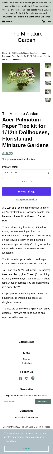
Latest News (26, 341)
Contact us (26, 363)
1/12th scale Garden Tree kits (25, 53)
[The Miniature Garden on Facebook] (20, 379)
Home (4, 53)
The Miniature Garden (26, 37)
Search (26, 359)
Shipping (7, 159)
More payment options (26, 199)
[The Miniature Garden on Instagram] (32, 379)
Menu (9, 21)
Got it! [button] (26, 448)
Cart (48, 21)
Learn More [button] (11, 441)
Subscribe (43, 401)
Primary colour (10, 167)
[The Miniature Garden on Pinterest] (26, 379)
